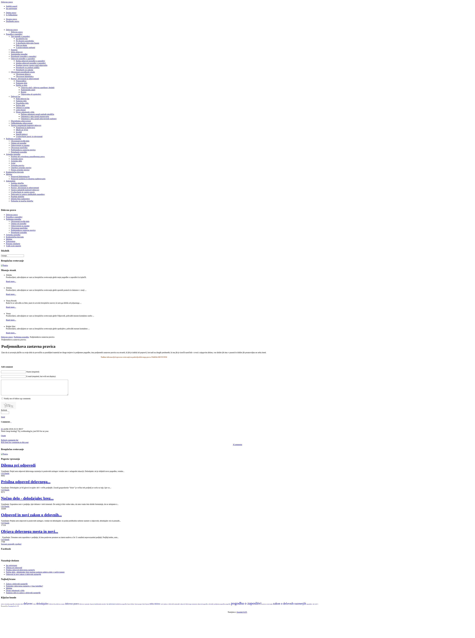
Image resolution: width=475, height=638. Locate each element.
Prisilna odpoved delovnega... (25, 481)
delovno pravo (72, 603)
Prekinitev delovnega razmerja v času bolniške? (24, 586)
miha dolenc (155, 604)
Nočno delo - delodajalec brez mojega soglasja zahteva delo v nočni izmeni (35, 572)
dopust (92, 604)
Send (3, 417)
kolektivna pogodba (121, 604)
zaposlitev (309, 604)
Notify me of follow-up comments (17, 399)
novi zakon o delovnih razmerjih (170, 604)
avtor (2, 604)
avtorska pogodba (9, 604)
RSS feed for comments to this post (14, 442)
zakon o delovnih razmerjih (289, 603)
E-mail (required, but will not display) (41, 376)
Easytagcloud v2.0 (13, 606)
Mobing (9, 588)
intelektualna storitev (100, 604)
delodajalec (42, 603)
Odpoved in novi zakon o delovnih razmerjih (23, 574)
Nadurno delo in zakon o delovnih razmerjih (23, 593)
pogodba (228, 604)
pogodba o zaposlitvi (246, 603)
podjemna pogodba (219, 604)
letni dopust (145, 604)
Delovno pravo (7, 2)
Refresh (4, 410)
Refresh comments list (9, 440)
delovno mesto (60, 604)
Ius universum (11, 565)
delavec (28, 603)
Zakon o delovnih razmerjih (17, 584)
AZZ (245, 612)
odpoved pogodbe (202, 604)
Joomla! (240, 612)
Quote (3, 436)
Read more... (11, 281)
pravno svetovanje (267, 604)
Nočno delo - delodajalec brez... (27, 498)
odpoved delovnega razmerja (188, 604)
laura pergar (138, 604)
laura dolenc (130, 604)
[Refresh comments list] (11, 422)
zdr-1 (316, 604)
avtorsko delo (19, 604)
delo (34, 604)
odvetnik (210, 604)
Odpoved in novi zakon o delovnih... (31, 515)
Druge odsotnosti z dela (15, 590)
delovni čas (52, 604)
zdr (314, 604)
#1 (2, 429)
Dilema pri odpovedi (18, 465)
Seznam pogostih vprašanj (11, 544)
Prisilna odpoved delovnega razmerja (20, 570)
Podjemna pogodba (21, 337)
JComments (237, 444)
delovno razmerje (84, 604)
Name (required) (32, 372)
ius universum (111, 604)
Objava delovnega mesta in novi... (29, 531)
